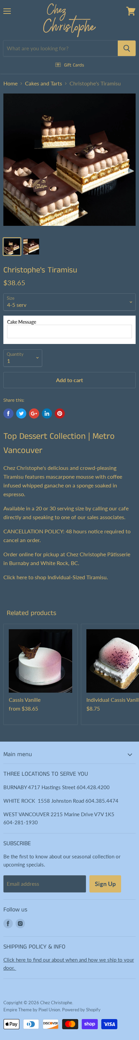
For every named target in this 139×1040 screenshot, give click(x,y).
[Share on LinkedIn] (47, 413)
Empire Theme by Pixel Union (31, 1009)
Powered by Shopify (81, 1009)
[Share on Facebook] (8, 413)
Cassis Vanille (24, 699)
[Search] (127, 48)
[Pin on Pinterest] (60, 413)
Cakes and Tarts (43, 83)
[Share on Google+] (34, 413)
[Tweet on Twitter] (21, 413)
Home (10, 83)
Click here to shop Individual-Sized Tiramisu (55, 577)
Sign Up (105, 883)
